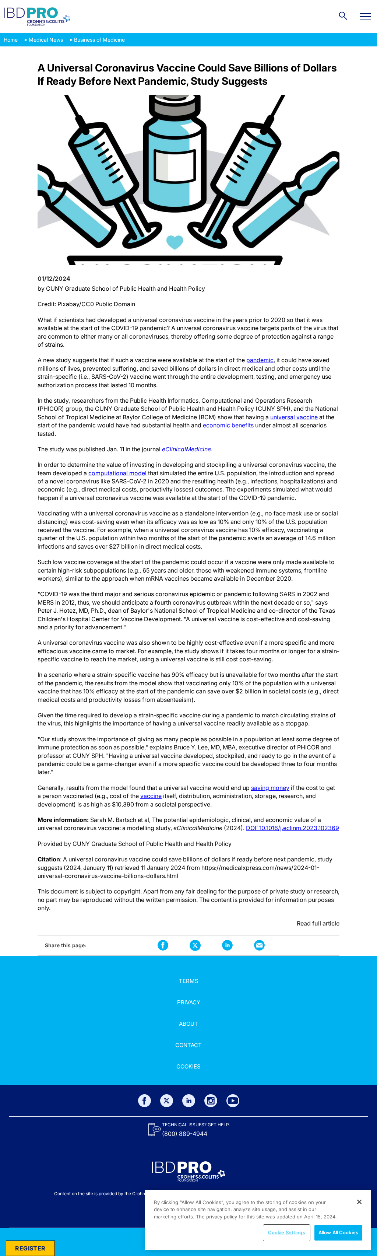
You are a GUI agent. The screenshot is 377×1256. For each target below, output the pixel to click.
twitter (195, 945)
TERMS (188, 980)
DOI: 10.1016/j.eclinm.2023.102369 (292, 828)
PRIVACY (188, 1002)
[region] (258, 1220)
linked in (227, 945)
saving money (270, 787)
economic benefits (228, 425)
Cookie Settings (286, 1232)
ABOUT (188, 1023)
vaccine (151, 796)
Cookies (188, 1066)
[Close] (359, 1202)
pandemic (260, 360)
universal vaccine (294, 417)
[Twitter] (166, 1100)
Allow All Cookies (338, 1232)
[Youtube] (232, 1100)
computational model (117, 473)
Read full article (318, 923)
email (259, 945)
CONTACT (188, 1045)
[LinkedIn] (188, 1100)
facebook (163, 945)
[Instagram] (210, 1100)
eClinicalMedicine (186, 449)
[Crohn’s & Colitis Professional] (37, 16)
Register (30, 1248)
